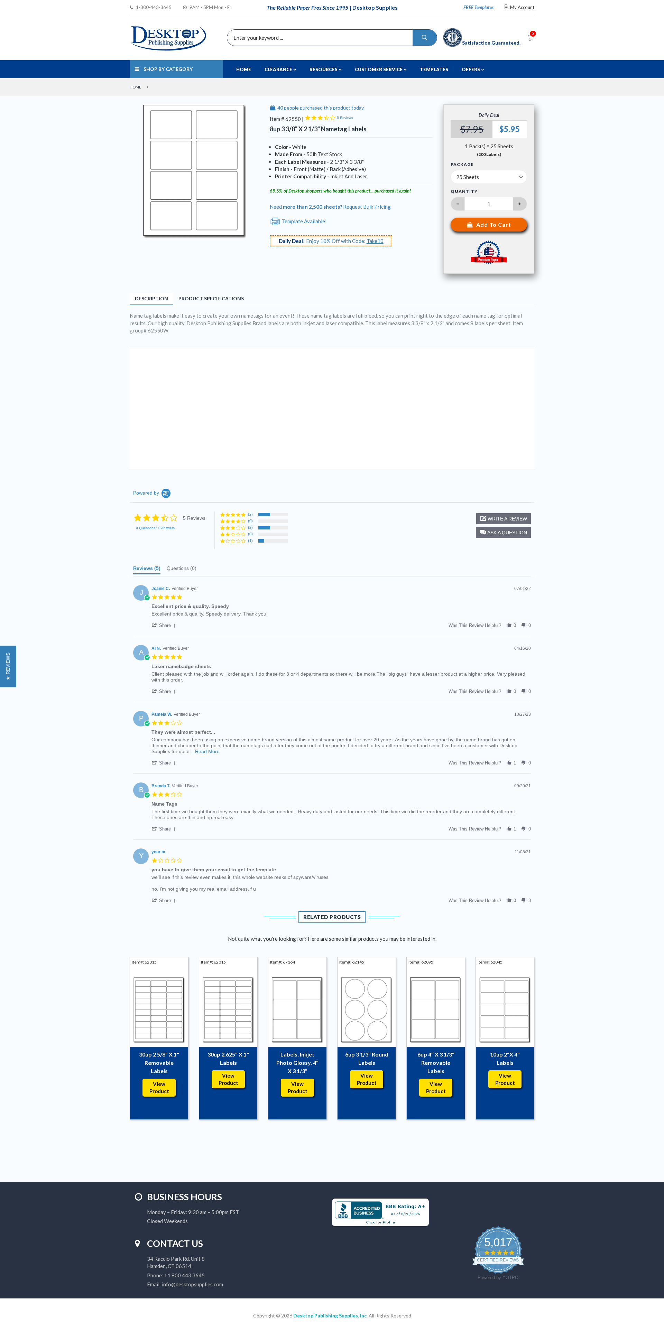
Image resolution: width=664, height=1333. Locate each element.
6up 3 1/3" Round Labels (366, 1058)
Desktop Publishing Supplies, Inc (330, 1315)
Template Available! (304, 221)
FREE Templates (478, 7)
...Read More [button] (205, 751)
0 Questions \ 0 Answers (155, 528)
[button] (503, 532)
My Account (522, 7)
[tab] (146, 569)
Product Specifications (211, 298)
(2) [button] (250, 514)
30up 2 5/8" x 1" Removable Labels (159, 1062)
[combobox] (330, 38)
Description (151, 298)
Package (462, 164)
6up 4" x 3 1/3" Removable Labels (435, 1062)
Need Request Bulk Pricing (330, 207)
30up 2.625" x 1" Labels (228, 1058)
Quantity (464, 191)
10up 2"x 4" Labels (505, 1058)
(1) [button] (250, 540)
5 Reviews (345, 118)
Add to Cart (493, 224)
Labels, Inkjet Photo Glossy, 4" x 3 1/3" (297, 1062)
